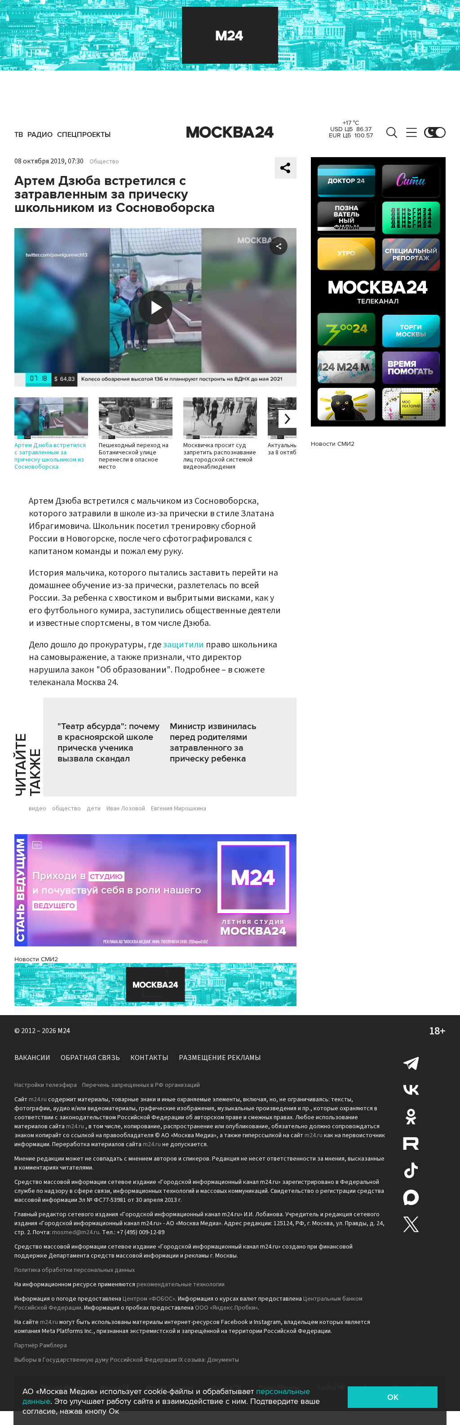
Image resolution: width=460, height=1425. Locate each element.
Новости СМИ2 (36, 959)
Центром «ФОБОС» (149, 1298)
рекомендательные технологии (181, 1284)
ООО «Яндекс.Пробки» (226, 1307)
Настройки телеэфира (45, 1085)
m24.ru (38, 1099)
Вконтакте (411, 1090)
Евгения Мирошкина (178, 808)
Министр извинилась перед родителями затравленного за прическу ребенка (213, 742)
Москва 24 (230, 132)
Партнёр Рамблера (40, 1345)
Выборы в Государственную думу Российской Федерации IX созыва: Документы (126, 1359)
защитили (183, 644)
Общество (104, 161)
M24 (64, 1031)
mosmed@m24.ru (75, 1232)
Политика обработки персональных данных (74, 1270)
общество (66, 808)
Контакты (149, 1058)
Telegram (411, 1063)
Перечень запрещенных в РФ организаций (141, 1085)
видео (37, 808)
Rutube (411, 1143)
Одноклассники (411, 1117)
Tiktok (411, 1170)
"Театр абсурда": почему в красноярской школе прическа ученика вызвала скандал (108, 742)
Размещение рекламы (220, 1058)
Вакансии (32, 1058)
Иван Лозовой (125, 808)
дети (94, 808)
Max (411, 1197)
